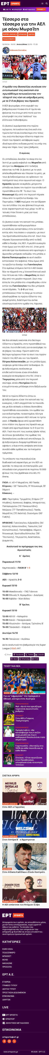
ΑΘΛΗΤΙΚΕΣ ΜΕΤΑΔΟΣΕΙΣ (17, 1023)
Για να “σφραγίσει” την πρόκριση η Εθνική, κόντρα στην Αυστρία (22, 697)
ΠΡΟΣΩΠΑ (7, 967)
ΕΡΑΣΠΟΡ (18, 9)
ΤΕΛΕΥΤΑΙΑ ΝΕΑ (12, 666)
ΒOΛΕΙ (6, 693)
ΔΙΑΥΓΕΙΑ (6, 999)
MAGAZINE (7, 963)
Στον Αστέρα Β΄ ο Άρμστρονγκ (18, 839)
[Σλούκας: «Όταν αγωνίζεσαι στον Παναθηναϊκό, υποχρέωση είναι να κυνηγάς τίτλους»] (9, 759)
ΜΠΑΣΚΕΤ (19, 715)
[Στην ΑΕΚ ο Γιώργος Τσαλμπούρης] (9, 719)
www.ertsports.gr (11, 1052)
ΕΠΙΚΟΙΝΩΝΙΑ (8, 996)
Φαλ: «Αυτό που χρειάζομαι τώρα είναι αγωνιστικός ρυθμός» (28, 708)
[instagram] (9, 1041)
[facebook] (4, 1041)
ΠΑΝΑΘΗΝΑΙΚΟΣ (22, 704)
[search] (47, 3)
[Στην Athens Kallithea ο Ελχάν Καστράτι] (24, 856)
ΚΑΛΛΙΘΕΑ (7, 869)
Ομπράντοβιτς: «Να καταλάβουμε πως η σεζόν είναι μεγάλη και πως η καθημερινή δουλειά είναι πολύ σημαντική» (30, 735)
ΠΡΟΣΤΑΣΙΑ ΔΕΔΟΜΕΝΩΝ (14, 992)
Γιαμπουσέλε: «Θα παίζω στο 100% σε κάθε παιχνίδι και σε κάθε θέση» (29, 748)
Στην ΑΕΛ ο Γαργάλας (13, 807)
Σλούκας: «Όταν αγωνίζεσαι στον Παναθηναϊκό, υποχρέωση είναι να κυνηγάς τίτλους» (29, 761)
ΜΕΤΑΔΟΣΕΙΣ (30, 9)
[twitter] (14, 1041)
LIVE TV (8, 9)
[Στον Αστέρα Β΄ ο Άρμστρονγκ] (24, 824)
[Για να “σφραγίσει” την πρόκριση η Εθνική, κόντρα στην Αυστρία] (24, 681)
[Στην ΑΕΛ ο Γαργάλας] (24, 791)
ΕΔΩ (14, 648)
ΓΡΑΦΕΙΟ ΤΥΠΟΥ (9, 985)
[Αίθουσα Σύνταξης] (6, 50)
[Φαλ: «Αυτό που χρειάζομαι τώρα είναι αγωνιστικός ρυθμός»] (9, 708)
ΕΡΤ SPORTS (11, 1015)
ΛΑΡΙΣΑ (31, 34)
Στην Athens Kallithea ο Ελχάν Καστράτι (23, 872)
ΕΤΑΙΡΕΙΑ (6, 982)
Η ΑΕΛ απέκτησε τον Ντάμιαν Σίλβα (21, 904)
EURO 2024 (7, 949)
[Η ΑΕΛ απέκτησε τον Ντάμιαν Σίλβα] (24, 889)
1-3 (28, 567)
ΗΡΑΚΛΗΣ (23, 34)
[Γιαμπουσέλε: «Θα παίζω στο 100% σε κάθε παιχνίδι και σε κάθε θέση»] (9, 747)
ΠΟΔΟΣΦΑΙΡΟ (9, 39)
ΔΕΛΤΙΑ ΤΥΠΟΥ (9, 989)
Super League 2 (10, 34)
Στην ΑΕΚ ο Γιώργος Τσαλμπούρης (24, 719)
